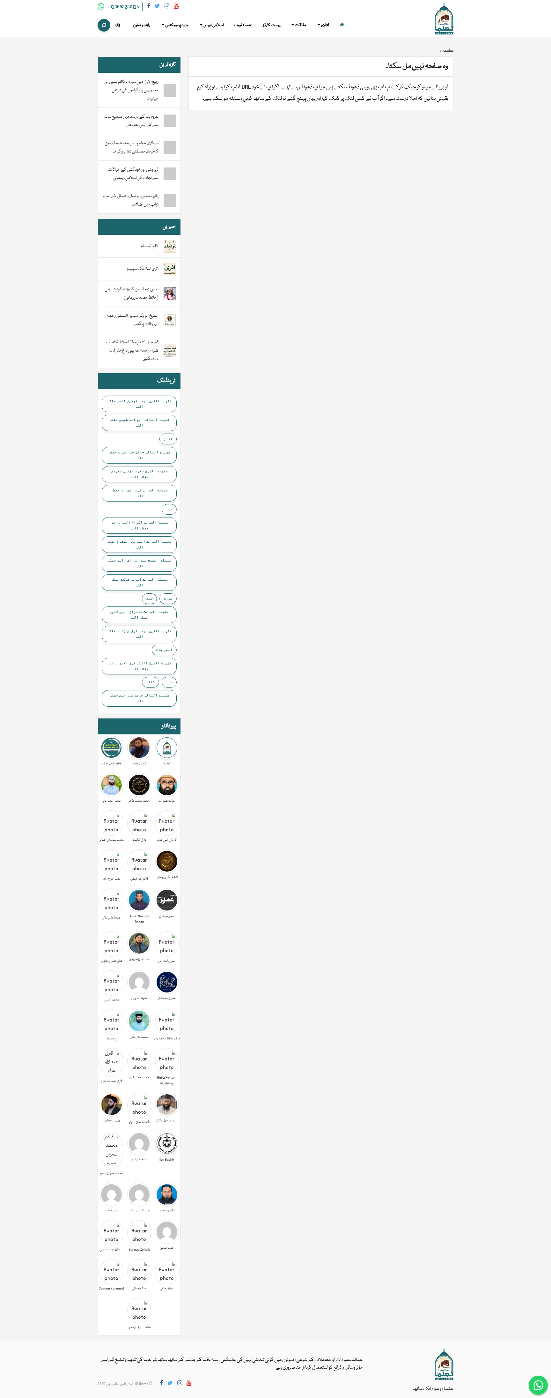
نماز (168, 438)
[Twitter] (157, 7)
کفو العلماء (149, 246)
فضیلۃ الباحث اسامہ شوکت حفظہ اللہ (139, 582)
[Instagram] (167, 7)
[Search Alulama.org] (104, 25)
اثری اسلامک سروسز (142, 268)
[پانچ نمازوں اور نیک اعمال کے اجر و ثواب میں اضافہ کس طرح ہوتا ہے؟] (170, 200)
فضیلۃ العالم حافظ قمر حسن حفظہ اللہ (139, 698)
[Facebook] (148, 7)
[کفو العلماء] (170, 246)
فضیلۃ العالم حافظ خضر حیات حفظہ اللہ (139, 455)
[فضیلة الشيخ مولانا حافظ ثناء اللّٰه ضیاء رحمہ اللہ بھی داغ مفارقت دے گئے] (170, 351)
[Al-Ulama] (444, 19)
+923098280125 (122, 7)
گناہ (150, 682)
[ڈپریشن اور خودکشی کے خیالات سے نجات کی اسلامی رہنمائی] (170, 173)
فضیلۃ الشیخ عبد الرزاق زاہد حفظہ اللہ (139, 633)
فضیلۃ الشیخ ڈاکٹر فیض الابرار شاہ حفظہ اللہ (139, 666)
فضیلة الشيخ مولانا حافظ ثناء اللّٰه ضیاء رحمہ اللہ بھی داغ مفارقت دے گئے (131, 350)
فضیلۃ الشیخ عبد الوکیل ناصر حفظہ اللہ (139, 403)
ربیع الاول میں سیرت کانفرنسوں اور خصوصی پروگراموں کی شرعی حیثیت (131, 90)
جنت (149, 598)
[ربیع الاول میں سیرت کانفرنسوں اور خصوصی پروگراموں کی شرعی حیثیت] (170, 90)
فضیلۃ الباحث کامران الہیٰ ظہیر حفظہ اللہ (139, 614)
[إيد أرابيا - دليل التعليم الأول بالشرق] (444, 1364)
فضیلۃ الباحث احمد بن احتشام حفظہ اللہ (139, 544)
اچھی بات (164, 649)
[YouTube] (176, 7)
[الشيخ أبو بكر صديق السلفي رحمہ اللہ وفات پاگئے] (170, 320)
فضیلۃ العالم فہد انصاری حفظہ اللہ (139, 493)
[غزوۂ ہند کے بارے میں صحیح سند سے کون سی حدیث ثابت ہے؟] (170, 121)
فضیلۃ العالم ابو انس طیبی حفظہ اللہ (139, 422)
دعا (169, 509)
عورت (168, 598)
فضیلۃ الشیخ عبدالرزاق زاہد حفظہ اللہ (139, 563)
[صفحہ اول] (341, 25)
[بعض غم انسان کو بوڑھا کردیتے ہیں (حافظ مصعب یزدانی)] (170, 294)
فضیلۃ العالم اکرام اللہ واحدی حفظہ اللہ (139, 525)
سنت (169, 682)
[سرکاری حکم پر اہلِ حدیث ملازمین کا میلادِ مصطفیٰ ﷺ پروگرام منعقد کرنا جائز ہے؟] (170, 147)
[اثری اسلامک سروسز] (170, 269)
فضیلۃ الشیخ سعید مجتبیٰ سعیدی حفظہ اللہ (139, 474)
